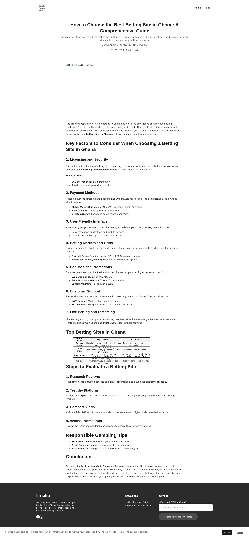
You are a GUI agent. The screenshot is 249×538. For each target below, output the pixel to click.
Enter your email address (172, 501)
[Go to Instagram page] (41, 517)
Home (197, 7)
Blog (207, 7)
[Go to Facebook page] (38, 517)
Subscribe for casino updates (178, 516)
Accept (227, 533)
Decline (240, 533)
